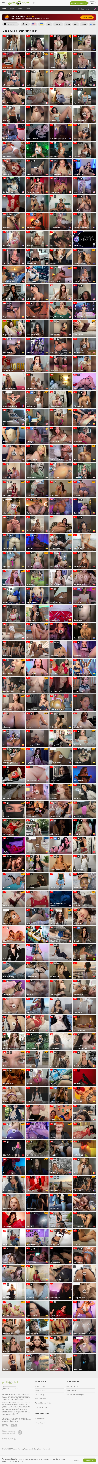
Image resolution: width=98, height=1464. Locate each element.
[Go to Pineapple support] (20, 1432)
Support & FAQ (40, 1419)
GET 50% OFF (87, 17)
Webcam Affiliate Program (75, 1395)
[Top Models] (34, 3)
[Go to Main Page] (19, 3)
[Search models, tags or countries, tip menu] (94, 8)
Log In (92, 3)
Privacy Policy (40, 1386)
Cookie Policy (17, 1461)
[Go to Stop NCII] (9, 1439)
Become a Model (72, 1386)
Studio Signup (71, 1390)
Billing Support (40, 1423)
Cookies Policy (40, 1399)
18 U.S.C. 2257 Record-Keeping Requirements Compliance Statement (26, 1449)
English (7, 1388)
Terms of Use (39, 1390)
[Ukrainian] (41, 24)
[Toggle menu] (3, 3)
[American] (34, 24)
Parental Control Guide (43, 1403)
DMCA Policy (39, 1395)
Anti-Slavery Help (41, 1407)
